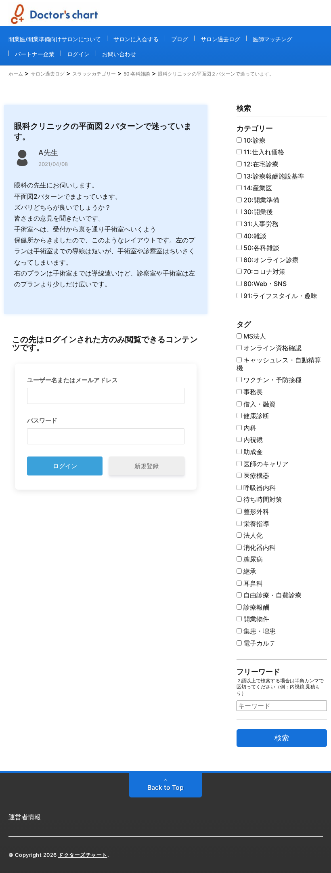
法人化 (252, 535)
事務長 (252, 392)
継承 (249, 571)
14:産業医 (257, 188)
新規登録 (146, 466)
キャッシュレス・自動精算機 (279, 364)
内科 (249, 428)
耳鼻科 (252, 583)
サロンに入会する (136, 39)
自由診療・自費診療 (272, 595)
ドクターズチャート (82, 855)
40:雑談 (254, 236)
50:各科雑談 (260, 248)
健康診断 (255, 416)
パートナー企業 (34, 53)
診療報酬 (255, 607)
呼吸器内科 (259, 488)
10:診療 (254, 140)
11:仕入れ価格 (263, 152)
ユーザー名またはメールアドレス (72, 380)
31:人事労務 (260, 224)
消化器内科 (259, 547)
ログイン (78, 53)
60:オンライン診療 (270, 260)
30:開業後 (257, 212)
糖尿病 (252, 559)
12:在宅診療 (260, 164)
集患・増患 (259, 631)
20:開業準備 (260, 200)
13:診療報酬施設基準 (273, 176)
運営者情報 (24, 817)
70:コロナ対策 (263, 271)
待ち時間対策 (262, 499)
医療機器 (255, 475)
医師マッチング (272, 39)
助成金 (252, 452)
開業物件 (255, 619)
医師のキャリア (265, 464)
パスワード (42, 420)
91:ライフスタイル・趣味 (279, 296)
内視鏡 (252, 439)
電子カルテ (259, 643)
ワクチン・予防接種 (272, 380)
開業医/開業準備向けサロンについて (54, 39)
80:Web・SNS (264, 284)
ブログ (179, 39)
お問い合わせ (119, 53)
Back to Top (165, 787)
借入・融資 (259, 404)
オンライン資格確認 (272, 348)
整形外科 (255, 511)
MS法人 (254, 336)
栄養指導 (255, 524)
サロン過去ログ (220, 39)
